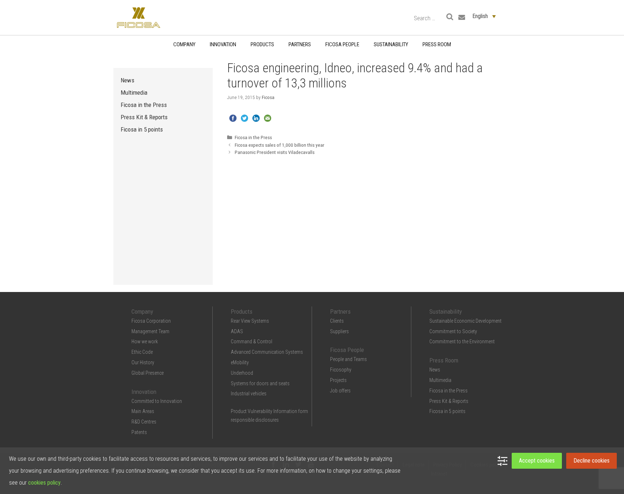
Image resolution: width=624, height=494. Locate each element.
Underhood (242, 373)
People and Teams (348, 359)
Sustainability (391, 44)
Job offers (340, 391)
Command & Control (251, 341)
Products (262, 44)
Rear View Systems (250, 321)
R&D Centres (143, 422)
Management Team (150, 331)
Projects (338, 380)
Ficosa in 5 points (142, 129)
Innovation (223, 44)
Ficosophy (340, 370)
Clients (337, 321)
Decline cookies (591, 460)
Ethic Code (142, 352)
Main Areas (142, 411)
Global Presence (147, 373)
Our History (142, 362)
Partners (300, 44)
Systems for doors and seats (260, 383)
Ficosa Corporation (151, 321)
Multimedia (134, 92)
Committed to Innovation (156, 401)
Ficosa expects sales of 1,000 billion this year (279, 145)
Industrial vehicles (248, 393)
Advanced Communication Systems (267, 352)
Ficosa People (342, 44)
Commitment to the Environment (462, 341)
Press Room (436, 44)
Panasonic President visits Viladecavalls (275, 152)
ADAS (237, 331)
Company (184, 44)
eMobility (240, 362)
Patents (139, 432)
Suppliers (339, 331)
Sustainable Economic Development (465, 321)
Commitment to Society (453, 331)
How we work (144, 341)
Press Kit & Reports (144, 117)
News (127, 80)
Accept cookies (537, 460)
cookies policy (44, 482)
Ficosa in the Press (253, 137)
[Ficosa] (138, 17)
